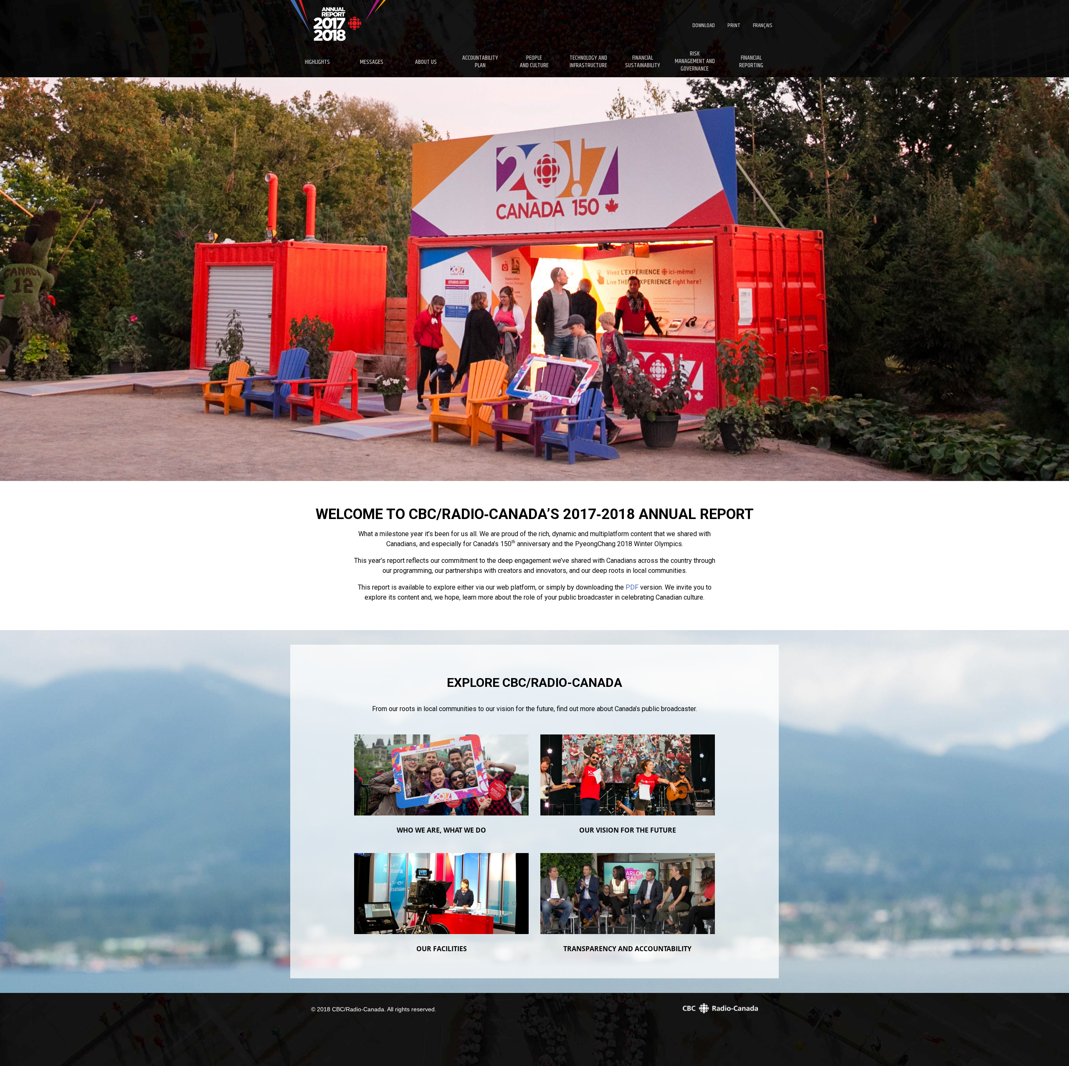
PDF (632, 587)
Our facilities (441, 948)
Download (703, 25)
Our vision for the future (627, 830)
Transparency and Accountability (627, 948)
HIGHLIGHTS (317, 62)
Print (733, 25)
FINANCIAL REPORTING (751, 61)
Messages (371, 62)
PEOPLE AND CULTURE (534, 61)
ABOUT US (426, 62)
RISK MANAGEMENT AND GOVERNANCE (695, 61)
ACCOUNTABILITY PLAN (480, 61)
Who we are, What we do (441, 830)
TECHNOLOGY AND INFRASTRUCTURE (588, 61)
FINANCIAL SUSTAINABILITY (642, 61)
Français (763, 25)
